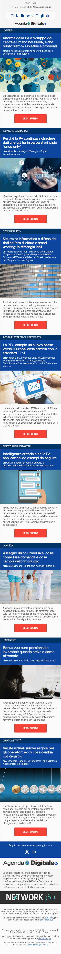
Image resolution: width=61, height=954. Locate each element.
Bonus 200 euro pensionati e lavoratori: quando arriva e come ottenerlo (29, 652)
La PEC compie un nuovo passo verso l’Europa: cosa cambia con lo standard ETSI (30, 349)
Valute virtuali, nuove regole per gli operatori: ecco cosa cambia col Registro (28, 752)
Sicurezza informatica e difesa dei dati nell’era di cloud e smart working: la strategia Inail (29, 243)
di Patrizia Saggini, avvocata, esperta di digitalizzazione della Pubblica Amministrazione (28, 464)
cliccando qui (44, 938)
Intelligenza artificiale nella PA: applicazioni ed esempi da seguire (30, 456)
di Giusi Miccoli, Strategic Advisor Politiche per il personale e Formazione (28, 52)
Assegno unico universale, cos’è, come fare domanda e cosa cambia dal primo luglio (28, 557)
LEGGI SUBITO (30, 118)
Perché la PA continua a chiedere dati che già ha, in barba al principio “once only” (30, 142)
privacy (50, 918)
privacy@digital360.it (38, 945)
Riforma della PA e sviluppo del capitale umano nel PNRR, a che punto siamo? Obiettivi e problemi (30, 42)
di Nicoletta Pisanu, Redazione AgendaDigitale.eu (29, 566)
